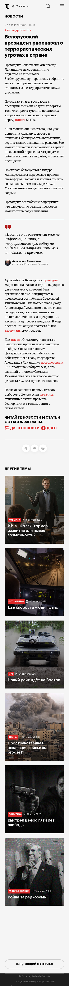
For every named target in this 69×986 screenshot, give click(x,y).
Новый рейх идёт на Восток (34, 680)
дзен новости (24, 428)
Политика (15, 814)
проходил (50, 280)
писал (15, 339)
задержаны (13, 330)
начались (47, 394)
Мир (11, 674)
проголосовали (52, 362)
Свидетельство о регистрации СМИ (35, 981)
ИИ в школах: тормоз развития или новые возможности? (28, 530)
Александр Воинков (18, 30)
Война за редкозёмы (27, 897)
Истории (14, 520)
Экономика (16, 601)
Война (12, 737)
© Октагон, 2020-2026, (34, 976)
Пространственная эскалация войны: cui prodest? (27, 747)
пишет (20, 120)
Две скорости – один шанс (33, 607)
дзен (52, 428)
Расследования (18, 891)
